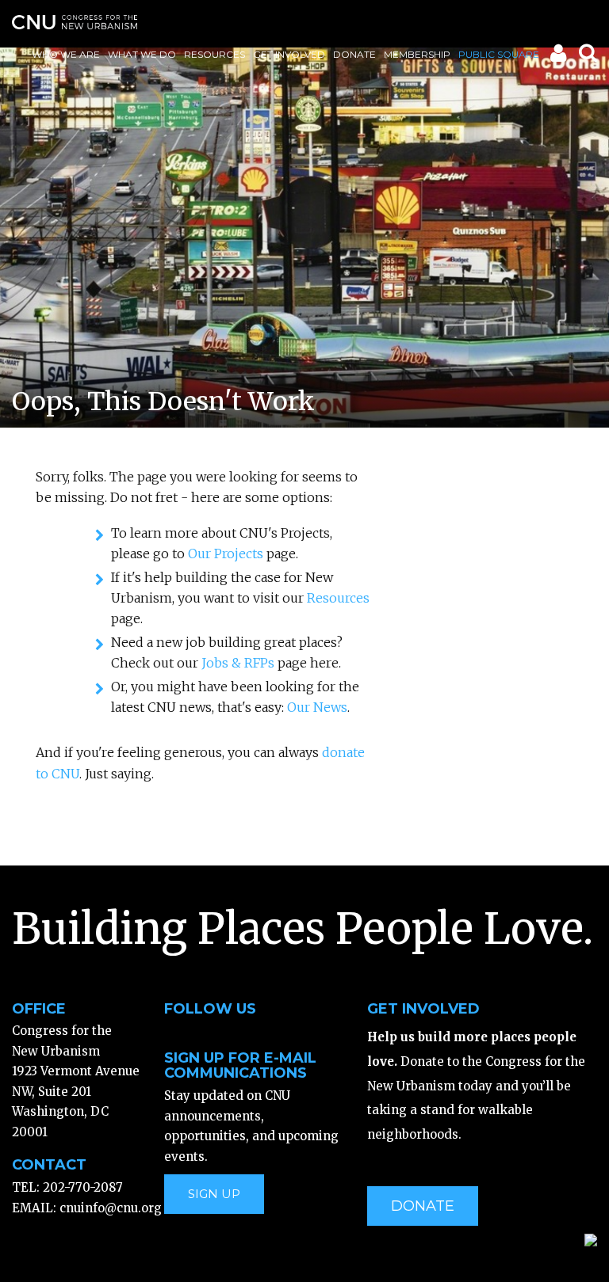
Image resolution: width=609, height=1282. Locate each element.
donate (422, 1206)
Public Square (498, 54)
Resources (214, 54)
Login (557, 56)
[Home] (74, 21)
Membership (417, 54)
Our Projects (225, 553)
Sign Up (214, 1193)
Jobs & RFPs (237, 663)
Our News (317, 707)
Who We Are (66, 54)
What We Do (142, 54)
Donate (354, 54)
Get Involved (289, 54)
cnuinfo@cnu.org (110, 1207)
